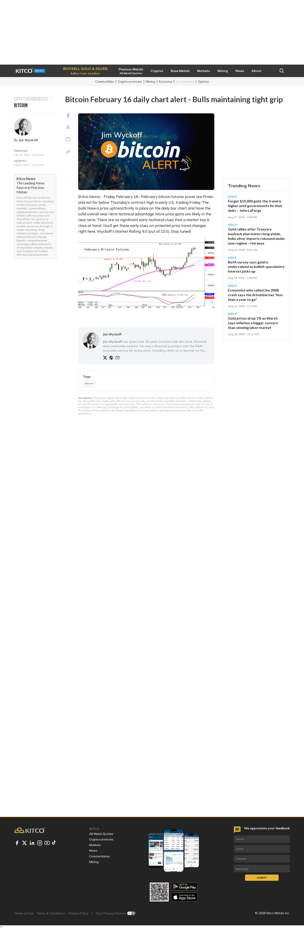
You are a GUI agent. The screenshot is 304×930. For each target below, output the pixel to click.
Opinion (203, 82)
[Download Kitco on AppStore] (184, 897)
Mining (150, 82)
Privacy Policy (78, 913)
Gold (232, 196)
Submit (262, 877)
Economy (165, 82)
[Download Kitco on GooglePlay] (184, 886)
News (93, 850)
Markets (95, 845)
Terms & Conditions (51, 913)
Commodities (104, 82)
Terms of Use (23, 913)
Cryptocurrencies (130, 82)
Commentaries (99, 856)
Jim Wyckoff (28, 140)
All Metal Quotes (101, 834)
